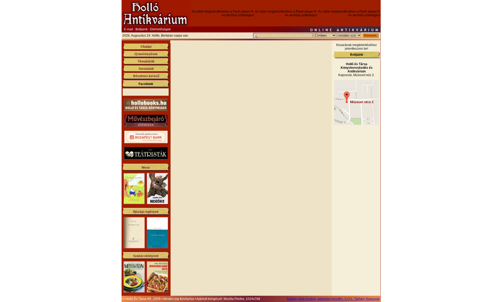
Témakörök (146, 61)
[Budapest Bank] (146, 142)
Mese (146, 167)
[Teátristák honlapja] (146, 158)
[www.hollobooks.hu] (146, 110)
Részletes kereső (146, 76)
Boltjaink (141, 29)
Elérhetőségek (160, 29)
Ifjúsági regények (146, 212)
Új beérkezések (146, 54)
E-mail (128, 29)
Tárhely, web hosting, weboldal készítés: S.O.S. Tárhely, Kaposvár (333, 299)
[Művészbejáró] (146, 126)
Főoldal (146, 47)
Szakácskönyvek (146, 256)
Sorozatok (146, 69)
